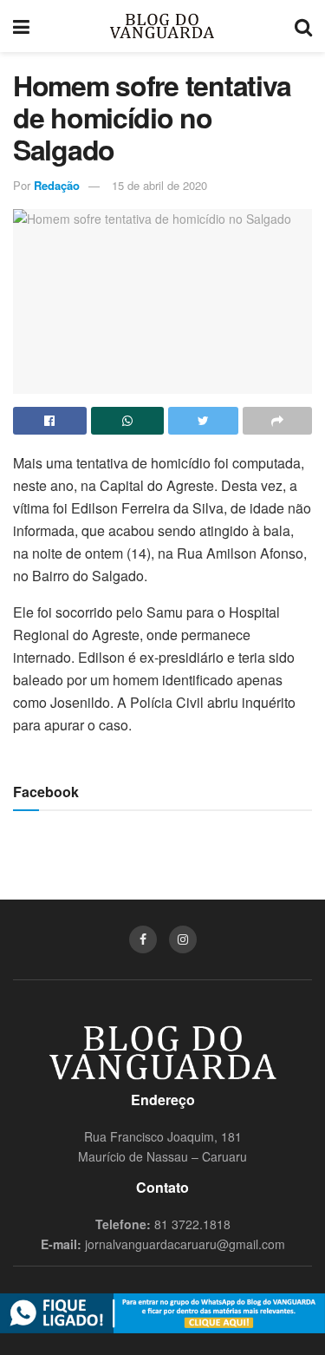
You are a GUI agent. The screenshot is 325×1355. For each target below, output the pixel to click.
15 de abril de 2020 (159, 185)
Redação (57, 185)
